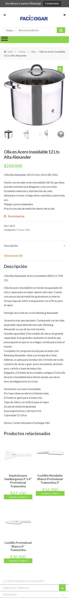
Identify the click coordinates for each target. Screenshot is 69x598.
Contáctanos (52, 3)
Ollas (33, 51)
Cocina (21, 51)
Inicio (10, 51)
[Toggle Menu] (4, 39)
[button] (60, 68)
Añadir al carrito (18, 497)
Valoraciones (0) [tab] (13, 255)
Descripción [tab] (11, 245)
